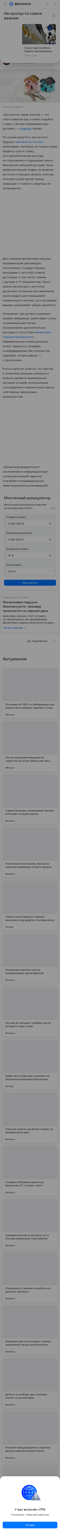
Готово (30, 1525)
